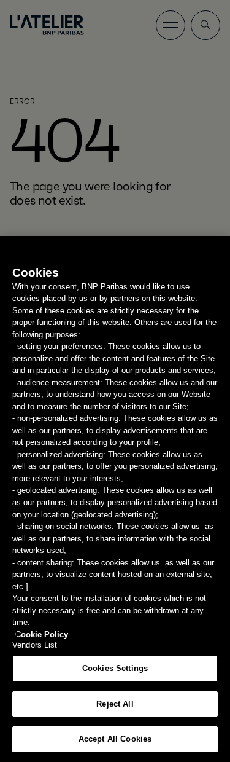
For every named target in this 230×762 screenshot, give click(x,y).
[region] (115, 499)
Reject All (114, 704)
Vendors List (35, 645)
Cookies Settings (115, 668)
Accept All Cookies (115, 739)
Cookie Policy (41, 634)
